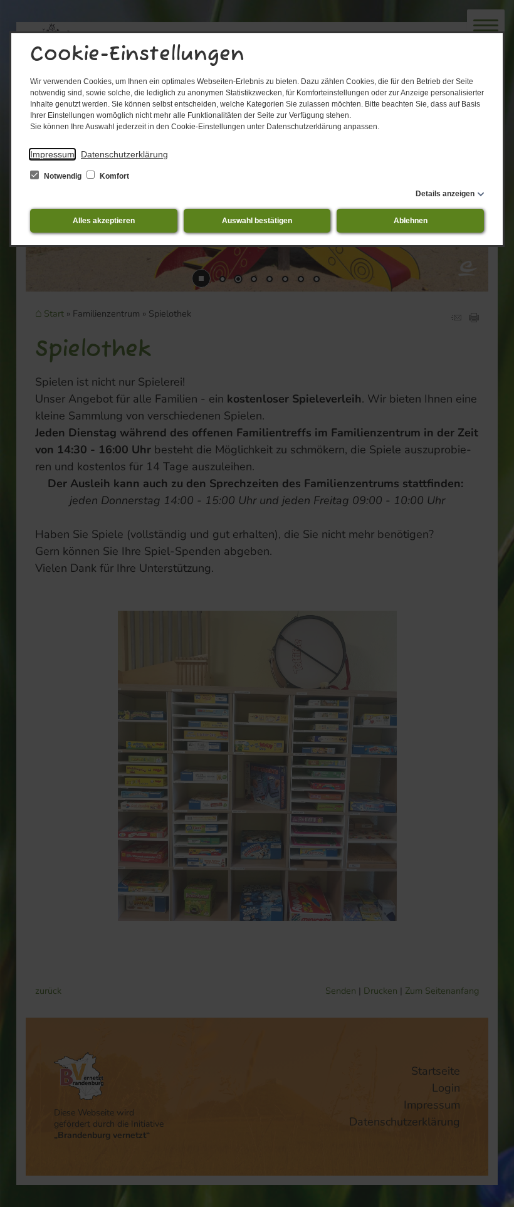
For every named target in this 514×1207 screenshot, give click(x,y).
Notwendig (62, 176)
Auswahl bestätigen (257, 220)
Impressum (52, 154)
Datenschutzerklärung (124, 154)
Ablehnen (410, 220)
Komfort (113, 176)
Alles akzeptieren (104, 220)
